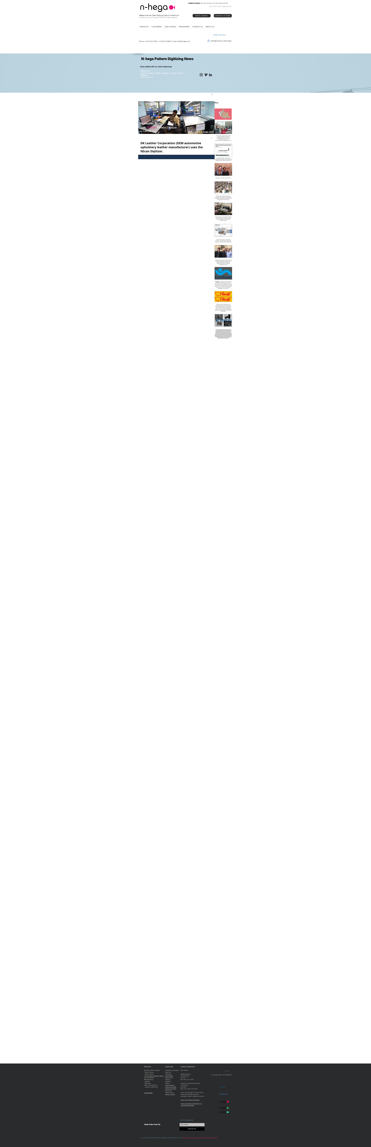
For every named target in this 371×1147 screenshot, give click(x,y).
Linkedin (143, 73)
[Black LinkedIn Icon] (210, 75)
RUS (224, 6)
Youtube (173, 73)
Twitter (158, 73)
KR (219, 6)
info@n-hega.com (183, 41)
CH (230, 6)
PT (212, 6)
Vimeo (180, 73)
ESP (227, 6)
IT (217, 6)
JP (221, 6)
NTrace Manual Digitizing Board (154, 1076)
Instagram (165, 73)
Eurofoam (217, 281)
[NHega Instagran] (201, 75)
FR (215, 6)
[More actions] (212, 138)
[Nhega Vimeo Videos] (206, 75)
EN (210, 6)
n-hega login (227, 1070)
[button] (212, 95)
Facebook (151, 73)
